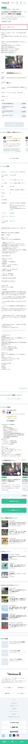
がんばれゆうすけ (11, 410)
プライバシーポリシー (14, 711)
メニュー (24, 3)
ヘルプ (14, 700)
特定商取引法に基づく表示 (14, 716)
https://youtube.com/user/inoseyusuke (16, 414)
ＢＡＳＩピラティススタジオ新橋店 (17, 642)
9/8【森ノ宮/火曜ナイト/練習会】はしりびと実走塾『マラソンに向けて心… (17, 599)
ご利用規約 (14, 708)
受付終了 (22, 741)
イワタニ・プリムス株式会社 (15, 659)
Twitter (3, 366)
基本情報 (4, 741)
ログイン (21, 3)
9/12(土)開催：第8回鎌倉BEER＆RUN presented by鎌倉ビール (17, 616)
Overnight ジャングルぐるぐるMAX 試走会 (17, 557)
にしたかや (9, 136)
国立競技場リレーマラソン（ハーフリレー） (17, 574)
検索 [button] (17, 3)
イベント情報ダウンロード (14, 510)
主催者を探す (20, 687)
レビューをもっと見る (14, 158)
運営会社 (14, 714)
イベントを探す (7, 687)
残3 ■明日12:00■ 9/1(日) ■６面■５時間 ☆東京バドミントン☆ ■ (17, 608)
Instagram (3, 364)
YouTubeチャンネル (5, 369)
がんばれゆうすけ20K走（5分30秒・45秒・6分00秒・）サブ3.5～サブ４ (18, 523)
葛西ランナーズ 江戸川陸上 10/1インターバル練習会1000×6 (17, 590)
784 (12, 418)
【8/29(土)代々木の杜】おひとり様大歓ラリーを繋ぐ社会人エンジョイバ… (17, 540)
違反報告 (24, 495)
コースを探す (20, 693)
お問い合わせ (14, 703)
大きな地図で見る (23, 388)
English (13, 2)
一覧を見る (23, 460)
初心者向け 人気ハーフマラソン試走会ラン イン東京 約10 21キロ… (17, 532)
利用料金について (14, 705)
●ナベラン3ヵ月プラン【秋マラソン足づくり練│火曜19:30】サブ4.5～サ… (17, 625)
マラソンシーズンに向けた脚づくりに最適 (11, 141)
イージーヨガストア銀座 (14, 650)
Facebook (3, 367)
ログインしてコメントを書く (14, 398)
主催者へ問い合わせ (14, 501)
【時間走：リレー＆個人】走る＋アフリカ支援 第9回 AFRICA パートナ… (17, 565)
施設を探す (7, 693)
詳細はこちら (12, 216)
